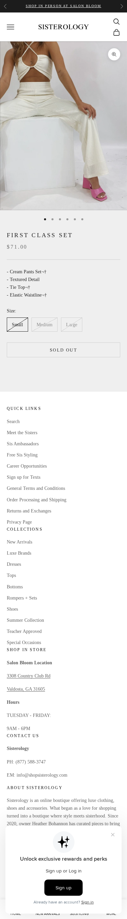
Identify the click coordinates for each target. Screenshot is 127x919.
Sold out (63, 350)
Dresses (14, 564)
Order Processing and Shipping (36, 499)
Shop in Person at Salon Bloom (63, 6)
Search (13, 421)
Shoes (12, 609)
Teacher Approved (24, 631)
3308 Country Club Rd (28, 675)
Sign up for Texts (23, 477)
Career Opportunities (27, 466)
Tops (11, 575)
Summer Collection (25, 620)
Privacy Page (19, 522)
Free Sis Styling (22, 454)
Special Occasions (24, 642)
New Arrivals (19, 542)
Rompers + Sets (22, 598)
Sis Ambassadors (23, 443)
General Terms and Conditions (36, 488)
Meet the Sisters (22, 432)
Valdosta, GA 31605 (26, 689)
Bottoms (15, 586)
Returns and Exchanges (29, 510)
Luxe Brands (19, 553)
